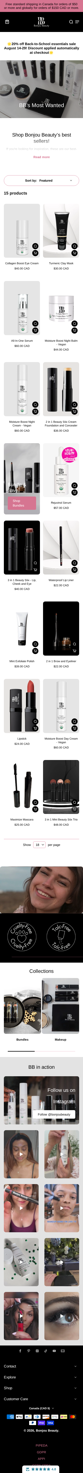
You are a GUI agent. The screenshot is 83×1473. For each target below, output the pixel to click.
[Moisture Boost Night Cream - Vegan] (22, 389)
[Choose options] (74, 412)
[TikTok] (46, 1351)
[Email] (62, 1351)
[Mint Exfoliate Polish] (22, 628)
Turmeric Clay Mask (61, 263)
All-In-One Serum (22, 340)
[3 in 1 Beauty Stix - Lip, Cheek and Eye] (22, 548)
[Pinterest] (29, 1351)
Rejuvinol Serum (61, 502)
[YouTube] (54, 1351)
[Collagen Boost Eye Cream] (22, 231)
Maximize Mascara (21, 819)
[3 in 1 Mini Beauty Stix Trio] (61, 787)
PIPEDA (41, 1445)
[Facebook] (20, 1351)
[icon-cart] (8, 21)
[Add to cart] (35, 253)
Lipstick (21, 738)
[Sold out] (74, 809)
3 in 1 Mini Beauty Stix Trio (61, 819)
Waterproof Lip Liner (61, 580)
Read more (41, 157)
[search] (71, 21)
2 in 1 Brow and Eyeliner (61, 661)
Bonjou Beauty (47, 1430)
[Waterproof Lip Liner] (61, 548)
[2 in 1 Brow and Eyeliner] (61, 628)
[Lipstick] (22, 706)
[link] (22, 937)
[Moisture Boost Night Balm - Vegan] (61, 308)
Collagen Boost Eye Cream (22, 263)
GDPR (41, 1452)
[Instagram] (37, 1351)
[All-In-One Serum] (22, 308)
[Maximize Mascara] (22, 787)
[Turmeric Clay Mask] (61, 231)
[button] (40, 1469)
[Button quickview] (35, 246)
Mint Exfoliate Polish (21, 661)
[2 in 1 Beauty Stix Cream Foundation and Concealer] (61, 389)
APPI (41, 1458)
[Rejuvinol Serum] (61, 470)
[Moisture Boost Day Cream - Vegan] (61, 706)
